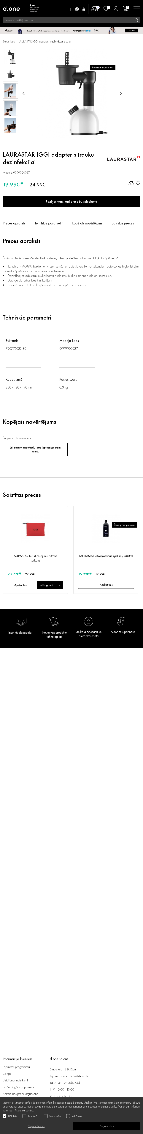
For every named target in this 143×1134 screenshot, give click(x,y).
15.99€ (83, 574)
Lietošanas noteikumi (15, 1080)
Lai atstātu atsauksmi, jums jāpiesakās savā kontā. (35, 449)
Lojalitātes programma (17, 1067)
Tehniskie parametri (49, 223)
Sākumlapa (9, 41)
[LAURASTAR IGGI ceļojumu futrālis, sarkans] (35, 532)
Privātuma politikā (24, 1110)
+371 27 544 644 (68, 1082)
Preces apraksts (14, 223)
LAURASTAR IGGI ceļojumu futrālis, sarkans (35, 558)
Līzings (7, 1073)
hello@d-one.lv (79, 1076)
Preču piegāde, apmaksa (18, 1087)
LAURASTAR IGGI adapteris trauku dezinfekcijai (45, 41)
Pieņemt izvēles (36, 1126)
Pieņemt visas (107, 1126)
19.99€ (11, 184)
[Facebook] (71, 9)
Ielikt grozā (46, 585)
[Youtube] (83, 9)
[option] (72, 93)
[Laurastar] (123, 158)
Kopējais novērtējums (87, 223)
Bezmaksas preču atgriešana (20, 1093)
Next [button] (120, 93)
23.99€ (13, 574)
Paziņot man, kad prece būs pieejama (71, 201)
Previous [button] (24, 93)
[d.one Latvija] (21, 9)
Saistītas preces (123, 223)
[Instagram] (77, 9)
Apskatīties (20, 585)
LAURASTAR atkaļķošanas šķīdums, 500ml (106, 556)
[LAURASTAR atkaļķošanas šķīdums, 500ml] (106, 532)
